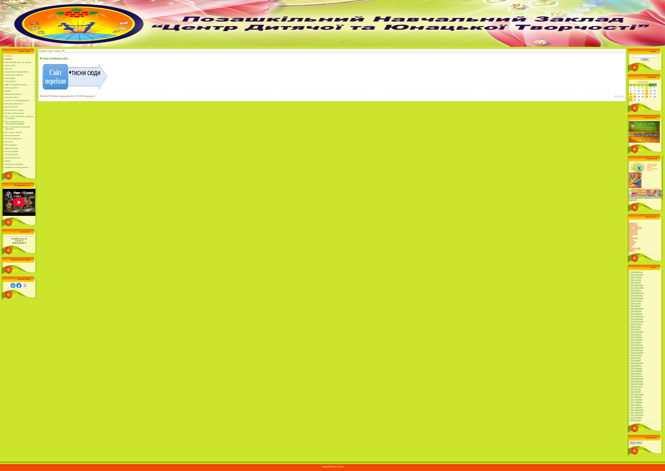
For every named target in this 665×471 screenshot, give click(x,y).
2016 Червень (636, 371)
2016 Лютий (635, 360)
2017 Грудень (636, 418)
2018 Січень (635, 420)
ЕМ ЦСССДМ (634, 248)
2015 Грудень (636, 355)
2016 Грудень (636, 386)
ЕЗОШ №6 (633, 234)
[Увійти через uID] (13, 285)
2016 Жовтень (636, 381)
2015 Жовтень (636, 350)
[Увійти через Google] (25, 285)
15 (631, 94)
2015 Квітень (635, 334)
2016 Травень (636, 368)
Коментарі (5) (90, 96)
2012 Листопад (636, 288)
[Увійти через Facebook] (18, 285)
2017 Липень (635, 405)
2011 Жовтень (636, 272)
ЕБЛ (630, 236)
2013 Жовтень (636, 295)
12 (647, 91)
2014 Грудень (636, 324)
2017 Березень (636, 394)
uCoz (342, 469)
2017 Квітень (635, 397)
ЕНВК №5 (633, 232)
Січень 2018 (642, 82)
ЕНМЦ (631, 244)
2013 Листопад (636, 298)
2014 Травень (636, 314)
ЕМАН (631, 250)
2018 (50, 51)
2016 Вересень (637, 379)
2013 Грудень (636, 301)
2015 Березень (636, 332)
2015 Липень (635, 342)
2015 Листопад (636, 353)
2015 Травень (636, 337)
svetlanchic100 (64, 96)
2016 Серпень (636, 376)
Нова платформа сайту (55, 58)
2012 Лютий (635, 282)
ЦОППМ (632, 242)
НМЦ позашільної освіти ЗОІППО (645, 189)
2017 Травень (636, 399)
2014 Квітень (635, 311)
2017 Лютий (635, 392)
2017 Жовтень (636, 412)
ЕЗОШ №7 (633, 238)
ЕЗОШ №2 (633, 225)
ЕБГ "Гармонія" (635, 228)
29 (631, 100)
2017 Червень (636, 402)
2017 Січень (635, 389)
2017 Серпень (636, 407)
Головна (42, 51)
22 (631, 97)
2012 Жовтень (636, 285)
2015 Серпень (636, 345)
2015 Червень (636, 340)
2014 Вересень (637, 316)
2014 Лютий (635, 306)
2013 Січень (635, 290)
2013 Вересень (637, 293)
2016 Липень (635, 373)
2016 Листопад (636, 384)
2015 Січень (635, 327)
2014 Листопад (636, 321)
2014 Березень (636, 308)
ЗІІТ (630, 246)
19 (647, 94)
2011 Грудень (636, 277)
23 (635, 97)
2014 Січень (635, 303)
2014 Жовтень (636, 319)
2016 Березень (636, 363)
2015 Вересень (637, 347)
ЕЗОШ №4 (633, 230)
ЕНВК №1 (633, 223)
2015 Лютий (635, 329)
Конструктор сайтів (329, 469)
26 (647, 97)
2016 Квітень (635, 366)
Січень (57, 51)
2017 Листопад (636, 415)
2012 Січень (635, 280)
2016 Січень (635, 358)
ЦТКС (631, 240)
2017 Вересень (637, 410)
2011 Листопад (636, 275)
